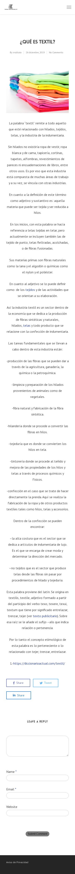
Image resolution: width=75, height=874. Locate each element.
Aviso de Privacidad (17, 862)
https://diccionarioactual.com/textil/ (39, 663)
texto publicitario (45, 616)
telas (26, 325)
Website (11, 807)
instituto (17, 52)
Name (11, 772)
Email (11, 789)
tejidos (30, 290)
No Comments (56, 52)
